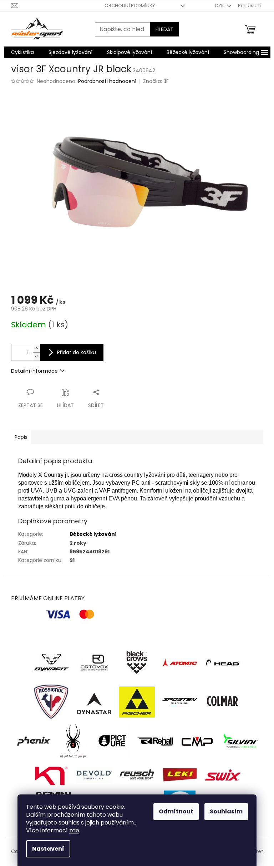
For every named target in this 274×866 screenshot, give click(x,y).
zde (74, 830)
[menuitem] (22, 52)
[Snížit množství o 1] (36, 356)
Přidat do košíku (76, 352)
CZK (220, 5)
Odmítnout (176, 811)
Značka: (156, 81)
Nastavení (48, 849)
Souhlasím (226, 811)
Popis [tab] (21, 437)
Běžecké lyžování (93, 534)
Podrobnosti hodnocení (107, 81)
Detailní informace (34, 371)
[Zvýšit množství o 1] (36, 348)
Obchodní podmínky (130, 5)
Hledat (164, 29)
